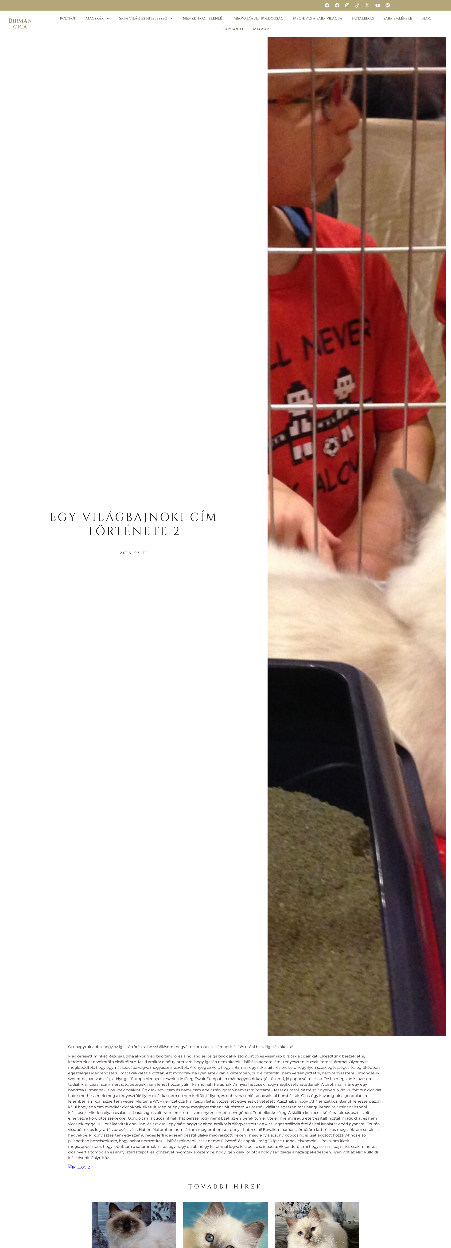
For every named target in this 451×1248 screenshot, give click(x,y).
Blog (426, 18)
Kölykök (68, 18)
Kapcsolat (233, 29)
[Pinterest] (387, 5)
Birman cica (20, 24)
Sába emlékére (397, 18)
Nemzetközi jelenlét (203, 18)
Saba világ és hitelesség (143, 18)
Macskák (95, 18)
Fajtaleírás (363, 18)
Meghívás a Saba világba (317, 18)
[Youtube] (377, 5)
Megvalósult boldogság (258, 18)
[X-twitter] (367, 5)
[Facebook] (327, 5)
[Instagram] (347, 5)
